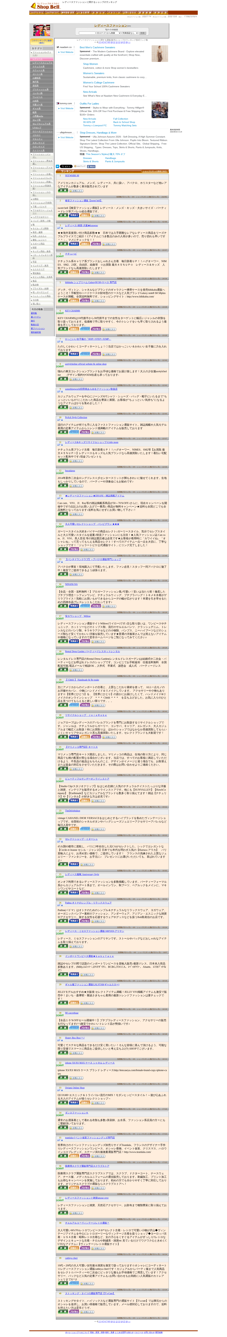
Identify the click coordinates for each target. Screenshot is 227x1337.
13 (119, 42)
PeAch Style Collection (76, 417)
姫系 (35, 112)
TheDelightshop (72, 810)
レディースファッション (110, 25)
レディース (38, 59)
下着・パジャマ (40, 206)
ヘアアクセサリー (41, 217)
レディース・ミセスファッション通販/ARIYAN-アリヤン (94, 931)
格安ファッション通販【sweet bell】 (83, 200)
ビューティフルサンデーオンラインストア (87, 779)
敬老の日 (35, 324)
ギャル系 (37, 108)
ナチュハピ (71, 254)
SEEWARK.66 (72, 175)
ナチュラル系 (39, 66)
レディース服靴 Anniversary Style (82, 874)
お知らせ (130, 1332)
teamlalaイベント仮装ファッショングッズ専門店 (90, 1137)
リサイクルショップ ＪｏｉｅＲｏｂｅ (86, 715)
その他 (36, 300)
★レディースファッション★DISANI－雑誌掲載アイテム (94, 495)
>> (129, 42)
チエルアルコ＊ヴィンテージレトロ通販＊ (87, 1223)
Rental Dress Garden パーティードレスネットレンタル (92, 651)
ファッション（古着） (43, 174)
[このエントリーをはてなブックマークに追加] (57, 167)
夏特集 (34, 313)
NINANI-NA (71, 584)
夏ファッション (38, 328)
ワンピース (38, 97)
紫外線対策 (36, 332)
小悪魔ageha (38, 116)
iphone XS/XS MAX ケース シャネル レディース (90, 1063)
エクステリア (39, 269)
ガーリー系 (38, 74)
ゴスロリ (37, 135)
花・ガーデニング (41, 292)
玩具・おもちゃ (40, 236)
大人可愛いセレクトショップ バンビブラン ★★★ (92, 524)
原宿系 (36, 85)
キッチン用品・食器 (42, 251)
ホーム (68, 1332)
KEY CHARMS (72, 311)
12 (117, 42)
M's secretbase (71, 1013)
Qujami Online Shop (75, 1088)
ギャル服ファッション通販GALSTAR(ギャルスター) (92, 984)
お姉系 (36, 101)
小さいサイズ (39, 146)
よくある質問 (120, 1332)
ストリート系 (39, 150)
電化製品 (37, 273)
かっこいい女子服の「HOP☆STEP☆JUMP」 (88, 339)
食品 (35, 281)
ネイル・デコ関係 (41, 228)
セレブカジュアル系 (42, 124)
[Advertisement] (89, 22)
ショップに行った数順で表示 (155, 171)
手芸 (35, 262)
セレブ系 (37, 120)
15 (124, 42)
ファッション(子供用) (42, 203)
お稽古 (36, 199)
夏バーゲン (36, 317)
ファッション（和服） (43, 182)
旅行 (33, 321)
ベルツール (138, 1332)
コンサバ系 (38, 93)
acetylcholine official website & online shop (86, 364)
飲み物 (36, 284)
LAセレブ (37, 127)
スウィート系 (39, 70)
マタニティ (38, 139)
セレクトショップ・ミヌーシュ (81, 839)
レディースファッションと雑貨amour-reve (87, 1198)
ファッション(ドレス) (42, 178)
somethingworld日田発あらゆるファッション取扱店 (91, 389)
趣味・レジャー (40, 240)
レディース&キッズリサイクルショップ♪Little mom (91, 442)
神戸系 (36, 82)
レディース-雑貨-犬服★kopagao (81, 225)
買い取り (37, 304)
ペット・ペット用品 (42, 296)
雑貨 (35, 247)
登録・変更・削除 (97, 1332)
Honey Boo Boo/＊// (75, 1038)
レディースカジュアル (43, 63)
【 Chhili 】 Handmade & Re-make (82, 680)
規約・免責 (109, 1332)
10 (112, 42)
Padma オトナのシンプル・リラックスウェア (88, 903)
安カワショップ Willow (78, 616)
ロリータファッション (43, 131)
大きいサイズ (39, 143)
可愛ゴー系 (38, 105)
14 (122, 42)
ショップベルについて (80, 1332)
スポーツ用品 (39, 244)
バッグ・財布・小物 (42, 221)
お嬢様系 (37, 78)
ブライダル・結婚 (41, 288)
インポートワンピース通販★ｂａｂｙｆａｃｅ (89, 956)
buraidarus (70, 470)
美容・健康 (38, 232)
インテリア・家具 (41, 265)
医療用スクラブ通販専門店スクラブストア (87, 1166)
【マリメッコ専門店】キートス (81, 747)
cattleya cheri (71, 1258)
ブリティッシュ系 (41, 89)
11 (114, 42)
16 (127, 42)
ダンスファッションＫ (76, 1113)
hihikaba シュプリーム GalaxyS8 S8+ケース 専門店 (91, 282)
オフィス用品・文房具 (43, 277)
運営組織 (159, 1332)
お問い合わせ (149, 1332)
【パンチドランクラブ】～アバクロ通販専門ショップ (93, 559)
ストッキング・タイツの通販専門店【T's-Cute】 (90, 1293)
